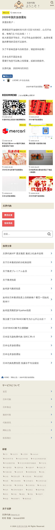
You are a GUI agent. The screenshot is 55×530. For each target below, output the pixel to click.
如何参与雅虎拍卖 (11, 288)
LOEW (25, 454)
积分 (6, 494)
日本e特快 (17, 481)
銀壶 (23, 494)
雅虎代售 (7, 414)
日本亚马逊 (42, 481)
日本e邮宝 (29, 481)
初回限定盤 (32, 472)
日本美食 (20, 485)
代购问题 (8, 472)
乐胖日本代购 (22, 526)
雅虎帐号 (16, 498)
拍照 (6, 481)
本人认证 (43, 485)
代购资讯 (7, 422)
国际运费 (16, 476)
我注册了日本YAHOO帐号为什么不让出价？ (24, 319)
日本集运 (7, 406)
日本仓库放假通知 (11, 345)
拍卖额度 (39, 476)
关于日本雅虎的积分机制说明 (17, 262)
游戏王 (30, 489)
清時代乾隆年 (18, 489)
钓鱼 (31, 494)
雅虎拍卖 (28, 498)
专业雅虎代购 (10, 463)
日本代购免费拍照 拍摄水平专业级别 (21, 362)
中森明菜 (8, 467)
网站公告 (6, 13)
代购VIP (31, 467)
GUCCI (15, 454)
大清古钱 (28, 476)
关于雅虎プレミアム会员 (15, 271)
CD (6, 454)
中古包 (43, 463)
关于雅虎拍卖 (9, 279)
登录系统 (8, 223)
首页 (5, 391)
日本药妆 (31, 485)
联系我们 (7, 437)
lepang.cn (15, 514)
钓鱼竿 (40, 494)
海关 (6, 489)
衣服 (15, 494)
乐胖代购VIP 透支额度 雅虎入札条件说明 (23, 253)
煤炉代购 (41, 489)
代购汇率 (42, 467)
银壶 (6, 498)
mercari (35, 454)
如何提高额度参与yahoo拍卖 (17, 310)
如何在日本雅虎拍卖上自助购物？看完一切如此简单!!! (26, 299)
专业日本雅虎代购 (39, 458)
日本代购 (7, 399)
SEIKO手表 (9, 458)
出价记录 (20, 472)
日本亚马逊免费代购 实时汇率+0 (19, 336)
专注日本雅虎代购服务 (28, 463)
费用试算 (8, 215)
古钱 (42, 472)
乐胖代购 (20, 467)
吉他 (6, 476)
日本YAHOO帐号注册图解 (15, 327)
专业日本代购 (23, 458)
